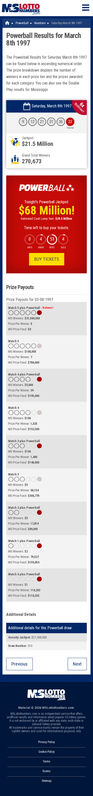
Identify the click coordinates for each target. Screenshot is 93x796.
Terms (46, 761)
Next (77, 664)
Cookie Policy (46, 752)
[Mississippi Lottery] (7, 23)
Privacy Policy (46, 742)
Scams (46, 771)
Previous (19, 664)
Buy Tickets (46, 259)
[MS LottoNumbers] (21, 2)
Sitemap (46, 781)
